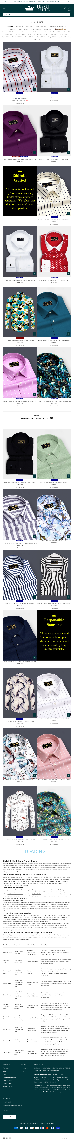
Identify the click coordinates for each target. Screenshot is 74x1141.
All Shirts (10, 26)
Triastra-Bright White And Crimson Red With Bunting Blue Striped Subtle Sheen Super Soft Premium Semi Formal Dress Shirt (19, 96)
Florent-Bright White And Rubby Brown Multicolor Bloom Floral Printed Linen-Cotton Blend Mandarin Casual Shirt (19, 779)
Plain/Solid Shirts (17, 37)
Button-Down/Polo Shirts (23, 34)
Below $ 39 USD (23, 29)
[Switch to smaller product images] (7, 1138)
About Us (5, 1068)
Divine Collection (36, 29)
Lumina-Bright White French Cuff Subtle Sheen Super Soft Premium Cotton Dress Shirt (20, 280)
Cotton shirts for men (13, 902)
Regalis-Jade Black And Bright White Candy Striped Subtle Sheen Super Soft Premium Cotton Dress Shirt (54, 604)
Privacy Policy (7, 1083)
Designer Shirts (60, 29)
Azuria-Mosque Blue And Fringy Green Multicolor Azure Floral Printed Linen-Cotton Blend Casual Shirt (54, 401)
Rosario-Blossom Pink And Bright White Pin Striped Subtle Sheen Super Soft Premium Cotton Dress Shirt (20, 401)
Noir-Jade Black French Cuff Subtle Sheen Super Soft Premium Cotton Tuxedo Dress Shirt (19, 483)
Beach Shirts (8, 34)
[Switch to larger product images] (4, 1138)
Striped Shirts (52, 37)
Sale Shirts (37, 39)
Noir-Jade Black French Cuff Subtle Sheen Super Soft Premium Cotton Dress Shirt (54, 159)
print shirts (9, 917)
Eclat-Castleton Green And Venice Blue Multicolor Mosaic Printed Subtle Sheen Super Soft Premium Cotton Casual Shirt (54, 840)
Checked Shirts (40, 37)
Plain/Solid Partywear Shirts (58, 26)
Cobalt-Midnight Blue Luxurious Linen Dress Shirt (20, 661)
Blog (4, 1071)
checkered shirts (36, 894)
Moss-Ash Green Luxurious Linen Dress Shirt (54, 482)
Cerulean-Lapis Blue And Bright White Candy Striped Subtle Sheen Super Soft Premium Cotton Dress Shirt (20, 604)
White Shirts (19, 26)
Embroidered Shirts (7, 32)
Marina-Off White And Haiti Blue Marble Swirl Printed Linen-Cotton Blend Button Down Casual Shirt (20, 722)
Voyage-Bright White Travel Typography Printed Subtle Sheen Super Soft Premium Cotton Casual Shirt (20, 840)
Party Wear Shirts (41, 26)
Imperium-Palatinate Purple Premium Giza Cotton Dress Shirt (20, 159)
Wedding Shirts (11, 29)
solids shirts (11, 894)
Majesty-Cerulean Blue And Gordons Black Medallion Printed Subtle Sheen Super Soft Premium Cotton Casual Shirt (20, 341)
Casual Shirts (43, 32)
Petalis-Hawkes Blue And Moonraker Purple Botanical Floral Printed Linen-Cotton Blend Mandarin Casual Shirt (54, 540)
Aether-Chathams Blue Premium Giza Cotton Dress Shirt (54, 341)
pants (7, 939)
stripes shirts (19, 894)
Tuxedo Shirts (48, 29)
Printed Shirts (29, 37)
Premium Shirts (21, 32)
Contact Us (24, 1068)
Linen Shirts (67, 32)
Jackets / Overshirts (65, 37)
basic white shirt (45, 890)
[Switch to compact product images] (10, 1138)
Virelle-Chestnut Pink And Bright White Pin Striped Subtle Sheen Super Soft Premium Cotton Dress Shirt (54, 779)
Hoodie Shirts (64, 34)
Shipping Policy (7, 1080)
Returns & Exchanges (9, 1077)
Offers (23, 1071)
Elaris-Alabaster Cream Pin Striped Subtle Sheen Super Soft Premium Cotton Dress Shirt (54, 220)
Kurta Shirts (5, 37)
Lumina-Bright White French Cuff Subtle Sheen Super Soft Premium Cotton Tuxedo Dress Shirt (54, 96)
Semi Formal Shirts (55, 32)
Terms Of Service (8, 1086)
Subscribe (9, 1117)
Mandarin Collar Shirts (40, 34)
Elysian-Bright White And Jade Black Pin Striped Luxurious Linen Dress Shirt (54, 719)
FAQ (4, 1074)
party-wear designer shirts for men (15, 919)
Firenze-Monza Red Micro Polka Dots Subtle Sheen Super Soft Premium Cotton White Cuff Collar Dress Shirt (54, 280)
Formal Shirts (32, 32)
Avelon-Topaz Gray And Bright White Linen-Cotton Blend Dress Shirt (20, 543)
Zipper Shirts (53, 34)
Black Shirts (29, 26)
